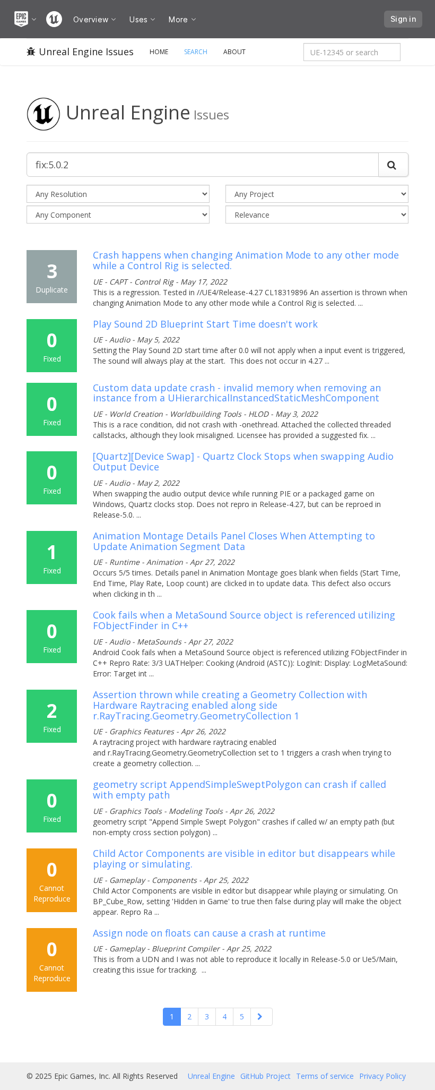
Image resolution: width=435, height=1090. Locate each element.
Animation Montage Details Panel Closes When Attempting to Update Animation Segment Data (234, 541)
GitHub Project (265, 1076)
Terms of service (325, 1076)
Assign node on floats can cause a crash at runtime (209, 932)
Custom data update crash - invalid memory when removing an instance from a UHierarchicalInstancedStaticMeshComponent (237, 393)
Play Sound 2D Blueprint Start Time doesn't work (205, 323)
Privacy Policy (382, 1076)
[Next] (261, 1017)
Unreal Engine (211, 1076)
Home (159, 51)
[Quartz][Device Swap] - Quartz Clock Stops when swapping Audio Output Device (243, 461)
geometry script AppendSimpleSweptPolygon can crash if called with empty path (239, 789)
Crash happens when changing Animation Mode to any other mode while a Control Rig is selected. (246, 260)
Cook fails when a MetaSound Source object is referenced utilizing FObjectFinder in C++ (244, 620)
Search (195, 51)
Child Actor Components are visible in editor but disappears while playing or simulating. (244, 858)
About (234, 51)
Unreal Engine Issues (86, 51)
